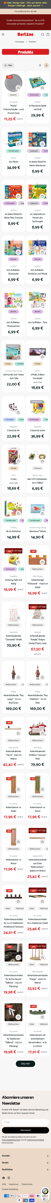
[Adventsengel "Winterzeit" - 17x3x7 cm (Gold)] (37, 557)
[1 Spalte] (40, 65)
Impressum (13, 1184)
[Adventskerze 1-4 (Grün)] (37, 785)
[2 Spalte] (46, 65)
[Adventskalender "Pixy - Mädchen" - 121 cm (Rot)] (37, 673)
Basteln (13, 259)
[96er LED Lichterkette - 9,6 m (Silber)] (37, 456)
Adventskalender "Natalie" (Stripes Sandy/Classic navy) (37, 639)
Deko (8, 908)
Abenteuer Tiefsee (37, 531)
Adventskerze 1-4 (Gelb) (13, 809)
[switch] (45, 1199)
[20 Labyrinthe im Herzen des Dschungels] (37, 191)
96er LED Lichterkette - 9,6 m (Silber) (37, 481)
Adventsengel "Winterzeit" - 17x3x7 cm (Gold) (37, 583)
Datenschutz (27, 1184)
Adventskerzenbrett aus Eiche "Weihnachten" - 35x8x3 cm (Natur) (37, 865)
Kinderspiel (34, 95)
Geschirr (13, 95)
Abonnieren (25, 1130)
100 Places (13, 162)
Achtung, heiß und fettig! (13, 582)
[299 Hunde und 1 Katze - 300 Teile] (13, 352)
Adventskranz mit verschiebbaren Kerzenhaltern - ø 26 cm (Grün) (38, 1040)
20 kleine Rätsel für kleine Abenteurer (37, 164)
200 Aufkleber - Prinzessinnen (13, 324)
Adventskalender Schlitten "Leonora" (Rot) (37, 755)
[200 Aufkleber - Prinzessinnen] (13, 300)
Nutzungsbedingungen (11, 1140)
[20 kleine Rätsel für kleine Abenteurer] (37, 139)
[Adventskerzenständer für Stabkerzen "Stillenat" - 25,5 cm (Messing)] (13, 1012)
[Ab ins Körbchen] (13, 508)
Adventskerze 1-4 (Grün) (37, 809)
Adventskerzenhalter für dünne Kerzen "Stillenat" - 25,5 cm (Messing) (13, 981)
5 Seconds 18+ (13, 430)
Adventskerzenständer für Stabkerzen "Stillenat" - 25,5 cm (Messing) (13, 1040)
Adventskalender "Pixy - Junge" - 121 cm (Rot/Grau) (14, 699)
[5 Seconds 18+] (13, 408)
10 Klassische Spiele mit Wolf (37, 107)
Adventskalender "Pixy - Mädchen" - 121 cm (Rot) (38, 699)
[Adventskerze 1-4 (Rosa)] (13, 837)
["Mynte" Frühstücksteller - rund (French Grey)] (13, 83)
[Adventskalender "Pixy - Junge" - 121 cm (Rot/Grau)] (13, 673)
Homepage (19, 41)
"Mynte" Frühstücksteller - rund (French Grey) (13, 109)
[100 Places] (13, 139)
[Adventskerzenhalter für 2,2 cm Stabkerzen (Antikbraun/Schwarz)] (13, 897)
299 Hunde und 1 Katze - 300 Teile (13, 376)
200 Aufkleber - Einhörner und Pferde (37, 272)
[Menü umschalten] (3, 34)
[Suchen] (42, 34)
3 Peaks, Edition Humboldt (38, 376)
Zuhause (37, 468)
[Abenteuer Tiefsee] (37, 508)
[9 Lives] (13, 456)
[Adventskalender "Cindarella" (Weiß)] (13, 613)
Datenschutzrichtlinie (35, 1140)
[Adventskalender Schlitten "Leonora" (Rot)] (37, 728)
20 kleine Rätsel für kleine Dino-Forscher (13, 216)
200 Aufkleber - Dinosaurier (13, 272)
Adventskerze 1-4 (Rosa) (13, 861)
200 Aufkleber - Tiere (37, 322)
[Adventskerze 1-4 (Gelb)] (13, 785)
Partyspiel (9, 419)
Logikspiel (34, 151)
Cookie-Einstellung (10, 1189)
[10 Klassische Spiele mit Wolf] (37, 83)
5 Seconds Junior (37, 430)
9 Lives (13, 479)
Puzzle (8, 363)
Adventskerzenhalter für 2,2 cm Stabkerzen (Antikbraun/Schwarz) (13, 923)
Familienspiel (13, 151)
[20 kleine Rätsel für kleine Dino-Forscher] (13, 191)
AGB (4, 1184)
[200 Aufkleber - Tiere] (37, 300)
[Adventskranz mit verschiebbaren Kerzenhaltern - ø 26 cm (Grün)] (37, 1012)
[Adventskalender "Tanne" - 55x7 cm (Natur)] (13, 728)
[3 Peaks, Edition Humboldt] (37, 352)
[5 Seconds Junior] (37, 408)
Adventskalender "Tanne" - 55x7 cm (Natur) (13, 755)
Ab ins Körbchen (13, 531)
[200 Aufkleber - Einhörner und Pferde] (37, 247)
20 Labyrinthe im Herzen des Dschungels (37, 218)
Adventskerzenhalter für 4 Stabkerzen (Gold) (37, 921)
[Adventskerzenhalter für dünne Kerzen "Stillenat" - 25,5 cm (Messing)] (13, 953)
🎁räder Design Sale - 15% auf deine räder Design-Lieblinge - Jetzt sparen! (25, 4)
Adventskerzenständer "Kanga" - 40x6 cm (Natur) (37, 979)
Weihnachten (37, 569)
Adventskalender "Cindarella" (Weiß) (13, 638)
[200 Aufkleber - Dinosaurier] (13, 247)
